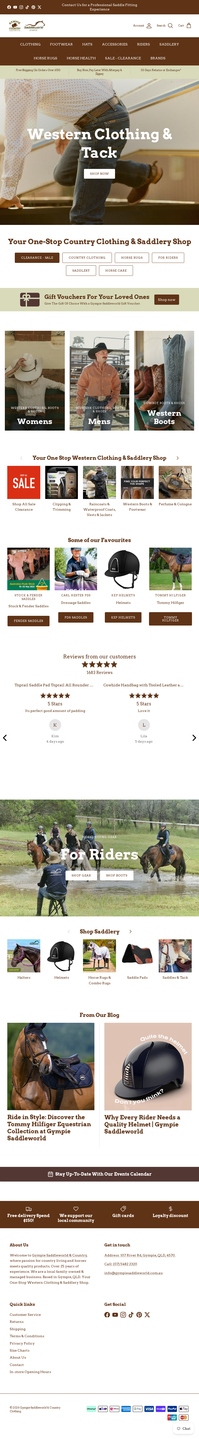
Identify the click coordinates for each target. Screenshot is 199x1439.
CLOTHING (30, 44)
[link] (99, 299)
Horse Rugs (132, 257)
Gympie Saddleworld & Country (59, 1255)
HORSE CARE (116, 270)
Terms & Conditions (27, 1336)
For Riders (168, 257)
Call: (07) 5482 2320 (120, 1264)
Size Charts (19, 1350)
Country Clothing (87, 257)
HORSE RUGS (45, 58)
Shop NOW (99, 875)
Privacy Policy (22, 1343)
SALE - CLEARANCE (123, 58)
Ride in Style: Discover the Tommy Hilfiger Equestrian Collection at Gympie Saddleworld (49, 1128)
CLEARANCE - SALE (37, 257)
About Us (18, 1357)
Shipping (17, 1329)
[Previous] (5, 737)
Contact (17, 1365)
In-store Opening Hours (30, 1372)
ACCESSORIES (115, 44)
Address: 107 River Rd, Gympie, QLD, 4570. (139, 1255)
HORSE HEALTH (81, 58)
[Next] (193, 737)
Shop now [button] (166, 300)
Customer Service (25, 1315)
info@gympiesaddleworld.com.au (133, 1273)
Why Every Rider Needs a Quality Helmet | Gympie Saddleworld (142, 1124)
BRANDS (158, 58)
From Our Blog (99, 1015)
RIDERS (143, 44)
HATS (87, 44)
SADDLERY (169, 44)
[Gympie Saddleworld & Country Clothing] (26, 25)
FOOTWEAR (61, 44)
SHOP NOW (99, 173)
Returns (17, 1322)
